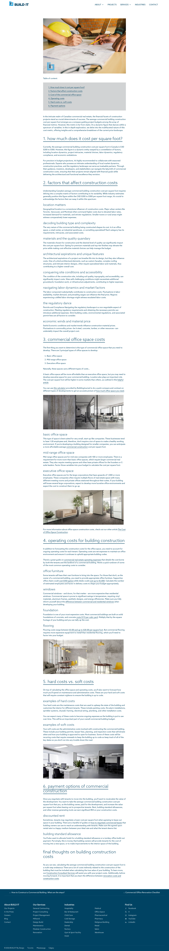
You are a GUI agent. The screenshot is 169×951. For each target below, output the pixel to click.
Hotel (66, 936)
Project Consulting (40, 912)
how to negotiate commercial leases (106, 823)
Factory (67, 929)
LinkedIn (131, 922)
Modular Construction (42, 929)
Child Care (68, 915)
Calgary (51, 948)
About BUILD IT (11, 904)
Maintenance (38, 925)
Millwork (36, 919)
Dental (67, 925)
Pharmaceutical (101, 915)
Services (124, 4)
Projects (112, 4)
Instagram (132, 915)
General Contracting (41, 908)
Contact (153, 4)
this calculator (60, 388)
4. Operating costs (56, 98)
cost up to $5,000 (97, 581)
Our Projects (9, 908)
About (98, 4)
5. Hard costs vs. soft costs (60, 102)
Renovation (37, 932)
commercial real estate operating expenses (82, 560)
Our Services (39, 904)
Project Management (41, 915)
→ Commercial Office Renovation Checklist (141, 892)
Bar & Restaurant (71, 912)
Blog (6, 919)
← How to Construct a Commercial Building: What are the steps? (36, 892)
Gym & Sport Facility (72, 932)
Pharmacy (99, 919)
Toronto (30, 948)
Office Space (100, 912)
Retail (97, 925)
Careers (7, 915)
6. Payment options (56, 106)
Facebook (132, 908)
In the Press (9, 912)
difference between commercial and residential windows (89, 602)
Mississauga (41, 948)
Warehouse (99, 932)
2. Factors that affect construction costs (65, 91)
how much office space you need (110, 391)
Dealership (68, 922)
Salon (97, 929)
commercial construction (77, 447)
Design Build (38, 922)
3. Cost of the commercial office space (64, 95)
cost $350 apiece (66, 581)
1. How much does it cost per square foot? (66, 87)
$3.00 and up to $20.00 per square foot (86, 630)
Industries (140, 4)
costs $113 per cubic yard (87, 617)
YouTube (131, 919)
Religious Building (102, 922)
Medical (98, 908)
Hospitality (68, 908)
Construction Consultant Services (60, 873)
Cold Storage (69, 919)
